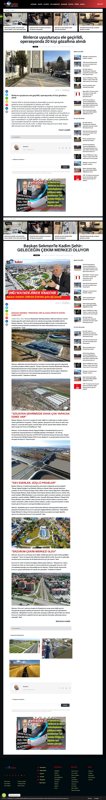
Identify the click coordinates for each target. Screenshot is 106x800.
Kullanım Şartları (22, 781)
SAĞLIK (82, 4)
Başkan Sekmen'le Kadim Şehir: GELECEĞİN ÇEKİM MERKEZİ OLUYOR (90, 111)
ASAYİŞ (40, 4)
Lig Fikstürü (74, 779)
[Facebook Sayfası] (5, 775)
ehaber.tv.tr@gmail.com (28, 149)
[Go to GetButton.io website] (4, 798)
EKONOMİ (64, 4)
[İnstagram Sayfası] (11, 775)
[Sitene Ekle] (25, 775)
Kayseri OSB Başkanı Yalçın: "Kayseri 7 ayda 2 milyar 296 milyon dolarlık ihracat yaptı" (90, 79)
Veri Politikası (7, 785)
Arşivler (42, 776)
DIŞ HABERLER (55, 4)
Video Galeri (43, 770)
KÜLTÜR (70, 4)
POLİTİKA (46, 4)
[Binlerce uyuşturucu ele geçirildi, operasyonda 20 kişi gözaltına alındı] (37, 68)
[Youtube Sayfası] (13, 775)
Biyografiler (91, 775)
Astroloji (90, 779)
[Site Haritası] (22, 775)
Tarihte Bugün (74, 781)
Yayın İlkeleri (7, 783)
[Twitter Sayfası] (7, 775)
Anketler (90, 773)
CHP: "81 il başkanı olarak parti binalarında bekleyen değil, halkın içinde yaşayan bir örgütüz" (91, 177)
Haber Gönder (21, 785)
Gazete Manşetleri (75, 790)
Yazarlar (41, 773)
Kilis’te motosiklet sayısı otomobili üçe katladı (89, 86)
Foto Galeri (43, 767)
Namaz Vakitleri (75, 775)
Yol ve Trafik (74, 773)
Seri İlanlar (74, 786)
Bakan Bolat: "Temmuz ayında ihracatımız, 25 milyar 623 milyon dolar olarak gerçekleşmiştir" (90, 93)
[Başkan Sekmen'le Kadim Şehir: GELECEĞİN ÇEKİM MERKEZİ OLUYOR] (37, 279)
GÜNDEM (33, 4)
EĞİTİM (77, 4)
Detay (90, 798)
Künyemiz (42, 779)
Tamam (97, 798)
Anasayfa (7, 10)
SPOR (55, 788)
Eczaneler (73, 777)
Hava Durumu (74, 771)
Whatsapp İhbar (22, 783)
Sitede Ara (90, 771)
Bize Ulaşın (42, 782)
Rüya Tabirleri (91, 777)
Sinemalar (73, 784)
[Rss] (19, 775)
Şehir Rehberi (74, 788)
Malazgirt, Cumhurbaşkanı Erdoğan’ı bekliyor (90, 57)
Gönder (65, 167)
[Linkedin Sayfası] (16, 775)
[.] (24, 645)
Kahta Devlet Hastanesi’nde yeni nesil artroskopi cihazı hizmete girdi (90, 64)
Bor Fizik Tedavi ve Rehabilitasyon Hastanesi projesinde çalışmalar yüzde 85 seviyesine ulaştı (90, 71)
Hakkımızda (7, 781)
